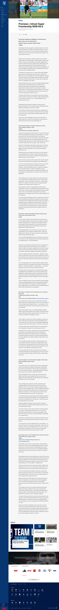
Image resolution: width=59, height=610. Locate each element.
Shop (2, 26)
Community (3, 19)
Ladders (2, 12)
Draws (2, 10)
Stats (2, 16)
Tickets (2, 25)
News (2, 7)
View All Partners (33, 579)
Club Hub (3, 21)
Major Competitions (4, 14)
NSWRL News (20, 20)
